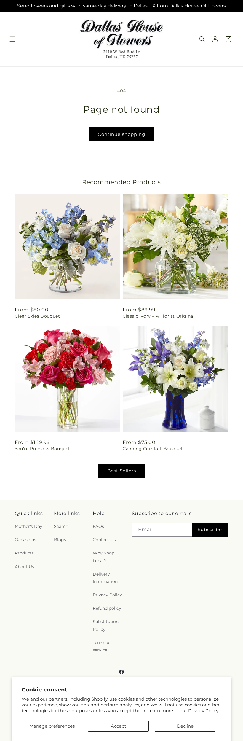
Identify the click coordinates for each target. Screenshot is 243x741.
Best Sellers (121, 471)
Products (24, 553)
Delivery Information (105, 577)
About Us (24, 566)
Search (61, 526)
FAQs (98, 526)
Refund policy (107, 608)
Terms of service (102, 646)
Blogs (60, 539)
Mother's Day (28, 526)
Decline (185, 726)
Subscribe (210, 529)
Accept (118, 726)
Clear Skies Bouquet (37, 316)
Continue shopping (121, 134)
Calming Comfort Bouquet (153, 448)
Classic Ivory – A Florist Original (158, 316)
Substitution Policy (106, 625)
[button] (12, 39)
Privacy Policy (203, 710)
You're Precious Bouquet (42, 448)
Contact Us (104, 539)
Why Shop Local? (103, 556)
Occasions (25, 539)
